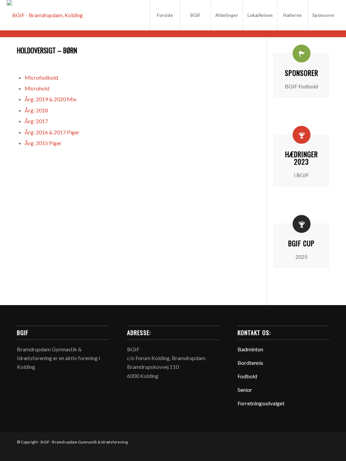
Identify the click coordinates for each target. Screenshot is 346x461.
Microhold (37, 88)
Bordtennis (250, 362)
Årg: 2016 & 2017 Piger (52, 132)
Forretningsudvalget (261, 403)
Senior (245, 389)
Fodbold (247, 376)
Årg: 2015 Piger (43, 143)
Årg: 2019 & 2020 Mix (50, 99)
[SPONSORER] (302, 53)
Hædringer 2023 (301, 158)
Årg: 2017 (36, 121)
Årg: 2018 (36, 110)
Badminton (250, 349)
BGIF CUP (301, 243)
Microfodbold (41, 77)
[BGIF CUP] (302, 224)
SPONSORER (301, 73)
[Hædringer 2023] (302, 135)
